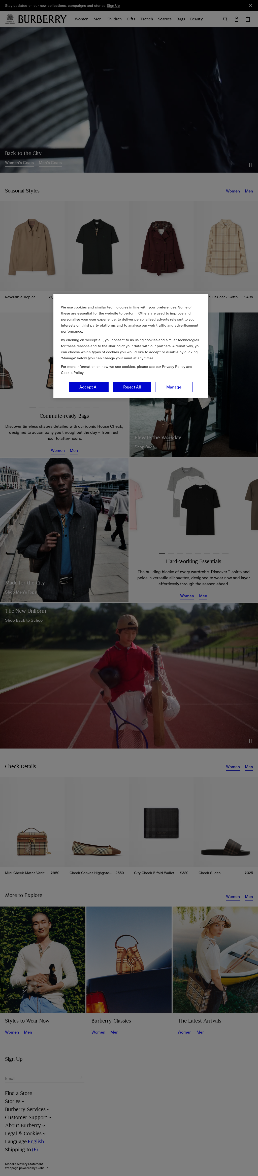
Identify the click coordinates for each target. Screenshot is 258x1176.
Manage (173, 387)
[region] (130, 346)
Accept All (89, 387)
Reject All (132, 387)
